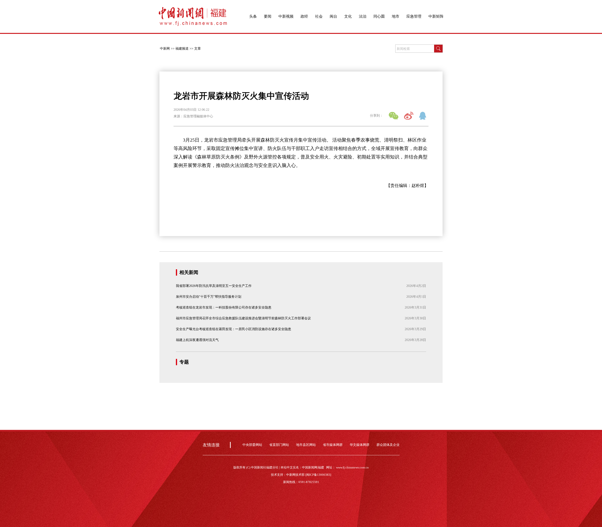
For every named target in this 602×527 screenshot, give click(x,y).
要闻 (267, 16)
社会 (319, 16)
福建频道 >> (184, 48)
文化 (348, 16)
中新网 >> (167, 48)
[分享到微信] (393, 116)
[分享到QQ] (423, 116)
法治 (362, 16)
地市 (395, 16)
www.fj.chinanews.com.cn (352, 467)
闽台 (333, 16)
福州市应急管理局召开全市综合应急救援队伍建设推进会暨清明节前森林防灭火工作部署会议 (243, 318)
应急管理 (413, 16)
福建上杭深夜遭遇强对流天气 (197, 340)
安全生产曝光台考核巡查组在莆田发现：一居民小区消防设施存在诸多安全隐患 (233, 329)
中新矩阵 (436, 16)
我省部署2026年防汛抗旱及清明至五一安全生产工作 (214, 286)
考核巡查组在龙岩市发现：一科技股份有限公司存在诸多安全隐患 (223, 307)
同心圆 (379, 16)
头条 (253, 16)
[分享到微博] (408, 116)
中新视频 (285, 16)
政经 (304, 16)
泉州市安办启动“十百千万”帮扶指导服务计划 (208, 296)
